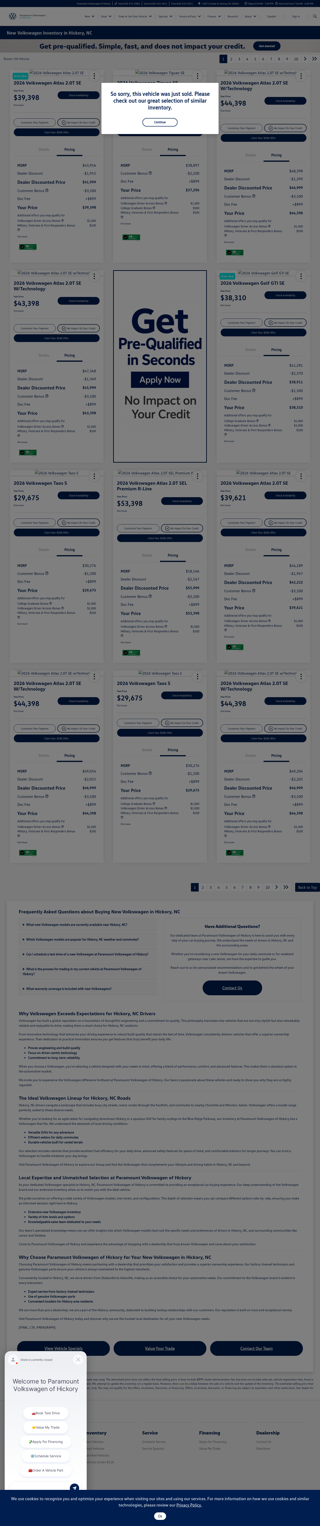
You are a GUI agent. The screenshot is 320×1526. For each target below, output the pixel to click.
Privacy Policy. (189, 1504)
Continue (160, 122)
